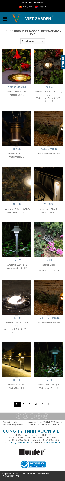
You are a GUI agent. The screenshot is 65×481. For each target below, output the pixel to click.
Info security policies (12, 424)
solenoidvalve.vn (52, 442)
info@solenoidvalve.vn (22, 442)
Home (7, 31)
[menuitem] (26, 7)
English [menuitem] (42, 6)
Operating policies (11, 422)
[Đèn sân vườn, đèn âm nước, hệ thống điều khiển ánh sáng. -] (32, 17)
